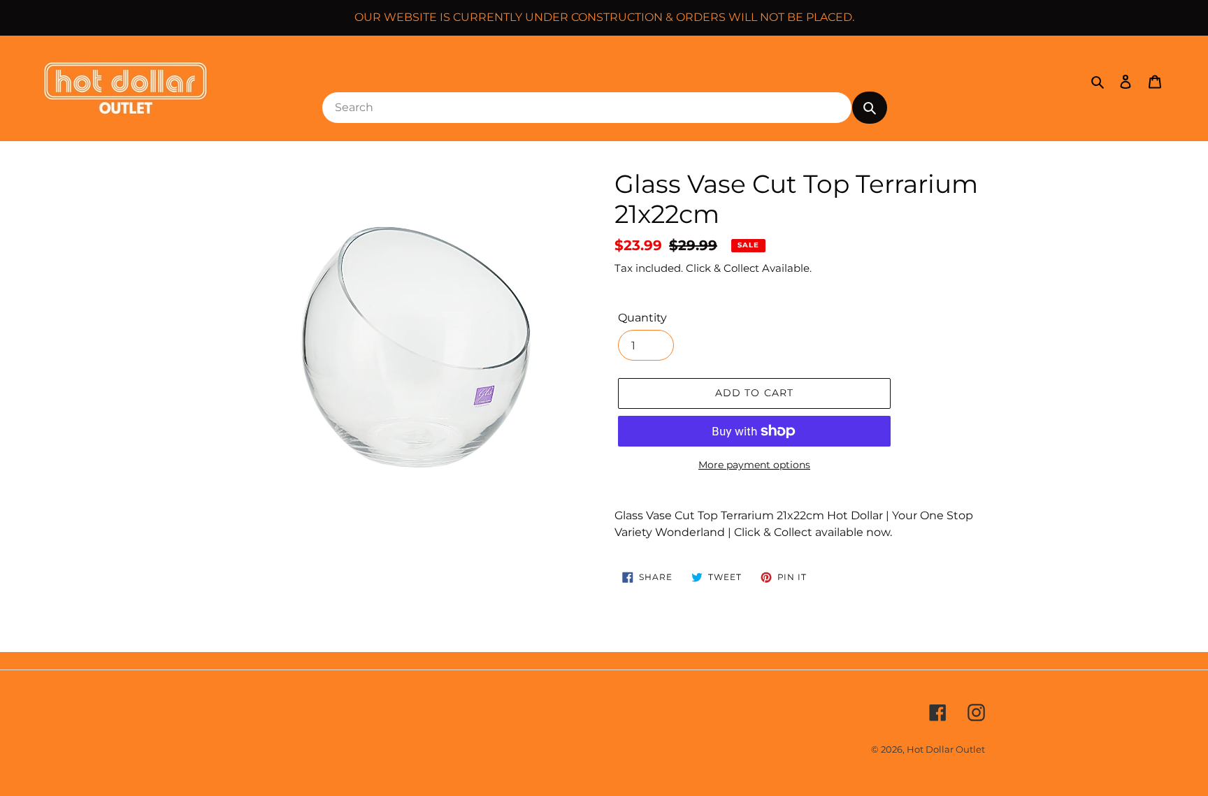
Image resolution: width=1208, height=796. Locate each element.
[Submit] (869, 108)
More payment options (754, 464)
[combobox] (587, 108)
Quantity (642, 317)
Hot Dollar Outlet (946, 749)
